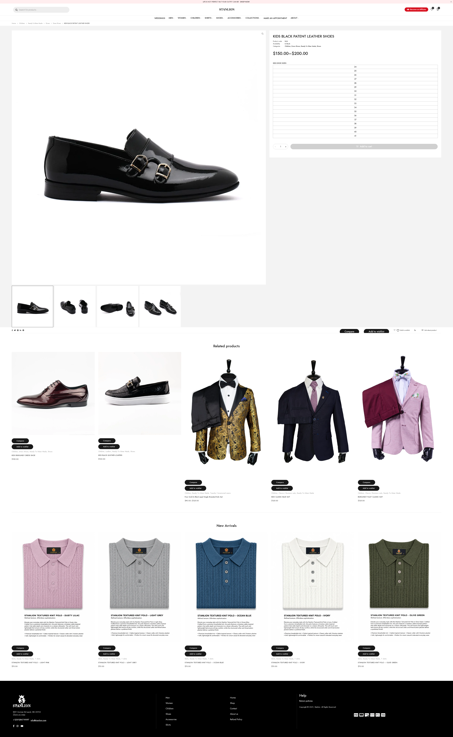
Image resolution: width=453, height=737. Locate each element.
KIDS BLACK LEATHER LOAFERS (110, 455)
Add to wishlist (376, 331)
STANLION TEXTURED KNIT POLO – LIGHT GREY (117, 662)
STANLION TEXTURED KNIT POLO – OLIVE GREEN (377, 662)
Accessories (171, 719)
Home (14, 23)
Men (168, 697)
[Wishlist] (402, 330)
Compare (349, 331)
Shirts (14, 658)
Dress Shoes (57, 23)
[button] (262, 34)
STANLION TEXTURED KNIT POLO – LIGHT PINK (30, 662)
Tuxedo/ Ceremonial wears (220, 493)
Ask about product (430, 330)
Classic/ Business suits (287, 493)
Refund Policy (236, 719)
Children (22, 23)
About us (234, 714)
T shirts (37, 658)
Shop (232, 703)
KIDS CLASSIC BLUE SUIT (280, 497)
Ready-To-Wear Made (35, 23)
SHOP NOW (245, 2)
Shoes (48, 23)
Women (169, 703)
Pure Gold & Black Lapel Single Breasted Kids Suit (203, 497)
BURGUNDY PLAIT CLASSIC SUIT (370, 497)
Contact (233, 708)
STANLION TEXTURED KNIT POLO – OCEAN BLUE (204, 662)
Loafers (108, 451)
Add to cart (366, 146)
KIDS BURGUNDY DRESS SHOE (23, 455)
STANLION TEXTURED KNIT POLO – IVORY (288, 662)
